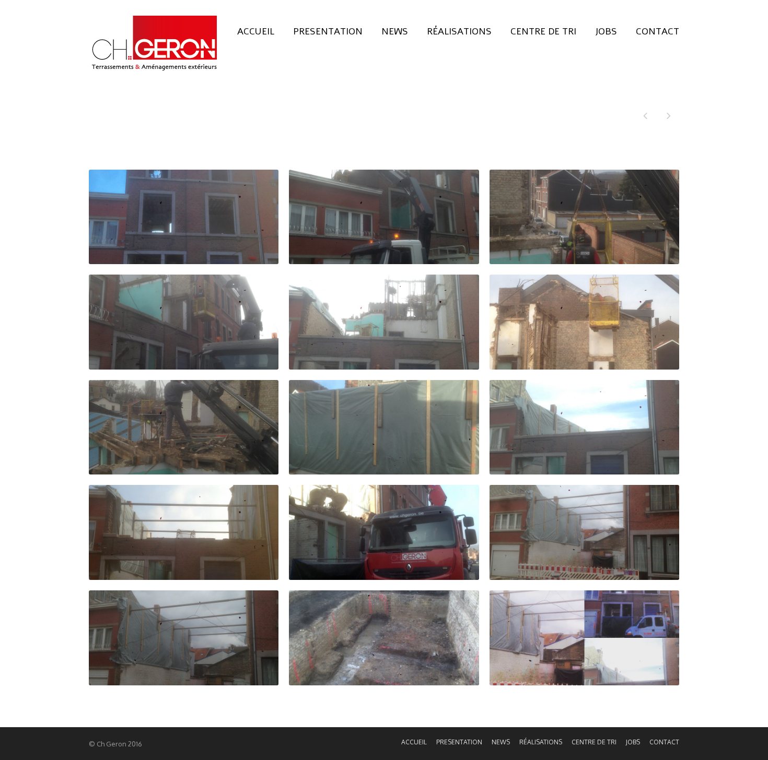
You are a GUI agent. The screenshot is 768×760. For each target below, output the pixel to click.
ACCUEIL (255, 31)
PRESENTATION (328, 31)
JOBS (606, 31)
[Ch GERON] (154, 43)
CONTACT (657, 31)
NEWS (394, 31)
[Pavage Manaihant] (645, 117)
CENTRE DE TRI (543, 31)
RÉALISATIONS (459, 31)
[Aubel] (668, 117)
